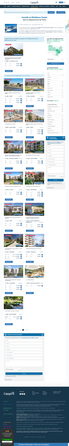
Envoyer (24, 373)
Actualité (5, 401)
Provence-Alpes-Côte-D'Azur (55, 132)
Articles (21, 401)
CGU (33, 391)
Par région (18, 408)
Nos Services (19, 429)
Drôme (55, 81)
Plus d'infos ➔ (8, 71)
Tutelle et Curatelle (20, 411)
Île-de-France (55, 121)
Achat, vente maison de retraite (45, 429)
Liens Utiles (6, 410)
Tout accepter (7, 439)
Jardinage (36, 419)
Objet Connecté (55, 429)
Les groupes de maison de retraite (39, 405)
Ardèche (49, 77)
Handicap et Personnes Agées (59, 401)
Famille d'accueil (50, 405)
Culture (32, 402)
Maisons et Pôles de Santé (42, 432)
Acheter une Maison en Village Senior (47, 408)
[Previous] (21, 330)
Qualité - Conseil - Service (33, 428)
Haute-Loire (50, 88)
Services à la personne (44, 6)
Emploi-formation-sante (21, 432)
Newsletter (18, 2)
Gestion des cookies (41, 436)
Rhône (55, 92)
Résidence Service (25, 6)
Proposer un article (57, 391)
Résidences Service (7, 408)
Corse (49, 113)
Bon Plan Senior (19, 402)
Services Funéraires (40, 420)
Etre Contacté (61, 12)
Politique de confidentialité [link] (7, 443)
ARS (17, 410)
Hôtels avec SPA (19, 424)
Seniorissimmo (19, 431)
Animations (56, 405)
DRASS (58, 410)
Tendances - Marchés (26, 429)
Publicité (44, 394)
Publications (28, 402)
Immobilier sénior (33, 422)
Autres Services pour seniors (29, 420)
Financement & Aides (20, 406)
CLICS (29, 411)
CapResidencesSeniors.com (35, 431)
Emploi (63, 6)
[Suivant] (27, 330)
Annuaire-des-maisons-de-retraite (56, 431)
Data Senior (37, 402)
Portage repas (53, 414)
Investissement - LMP (48, 428)
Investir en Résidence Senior (34, 408)
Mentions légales (35, 392)
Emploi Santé (19, 426)
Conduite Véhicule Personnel (41, 417)
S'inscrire (61, 2)
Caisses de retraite (45, 411)
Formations (24, 426)
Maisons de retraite (16, 6)
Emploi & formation (8, 426)
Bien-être (52, 6)
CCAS (23, 411)
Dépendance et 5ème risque (34, 401)
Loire (55, 85)
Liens (57, 6)
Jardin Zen (56, 424)
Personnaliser (7, 441)
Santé (24, 402)
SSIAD (36, 415)
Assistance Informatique (37, 416)
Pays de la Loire (55, 130)
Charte (33, 394)
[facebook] (4, 2)
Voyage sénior (37, 424)
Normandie (55, 124)
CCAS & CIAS (30, 413)
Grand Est (55, 117)
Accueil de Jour (36, 404)
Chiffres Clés (32, 406)
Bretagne (55, 108)
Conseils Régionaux (37, 410)
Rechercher (51, 12)
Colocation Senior (41, 422)
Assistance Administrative (26, 416)
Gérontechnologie (34, 429)
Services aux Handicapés (29, 415)
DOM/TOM (55, 115)
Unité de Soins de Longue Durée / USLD (24, 405)
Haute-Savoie (55, 96)
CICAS (38, 413)
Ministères (21, 410)
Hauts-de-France (55, 119)
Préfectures (54, 410)
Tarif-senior (33, 432)
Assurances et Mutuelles (36, 411)
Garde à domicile (38, 414)
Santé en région (26, 410)
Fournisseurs (19, 428)
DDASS (62, 410)
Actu (5, 6)
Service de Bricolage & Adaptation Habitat (47, 419)
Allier (55, 75)
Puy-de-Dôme (55, 90)
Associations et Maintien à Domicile (49, 416)
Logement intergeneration (50, 422)
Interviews (26, 401)
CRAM (17, 411)
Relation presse (56, 392)
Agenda (9, 6)
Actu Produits (50, 401)
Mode (30, 424)
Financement (41, 428)
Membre (57, 2)
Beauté (32, 424)
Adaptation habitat (60, 422)
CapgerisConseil (26, 431)
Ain (48, 72)
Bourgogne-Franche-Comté (55, 106)
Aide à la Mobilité (31, 417)
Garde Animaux (30, 419)
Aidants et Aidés (43, 401)
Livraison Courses (46, 414)
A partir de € (16, 254)
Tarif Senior (26, 424)
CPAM (21, 411)
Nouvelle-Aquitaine (55, 126)
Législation (27, 406)
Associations (51, 411)
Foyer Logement (43, 404)
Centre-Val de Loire (55, 110)
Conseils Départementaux (47, 410)
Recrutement (24, 428)
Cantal (49, 79)
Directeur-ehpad (44, 431)
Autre (49, 406)
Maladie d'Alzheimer (29, 404)
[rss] (8, 2)
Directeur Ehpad (44, 406)
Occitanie (55, 128)
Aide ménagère (31, 414)
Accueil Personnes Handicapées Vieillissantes (56, 404)
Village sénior (27, 422)
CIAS (26, 411)
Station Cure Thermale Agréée (47, 424)
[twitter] (6, 2)
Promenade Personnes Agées (53, 417)
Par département (24, 408)
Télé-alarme (59, 419)
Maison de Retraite (20, 404)
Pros (60, 6)
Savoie (55, 94)
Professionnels (7, 428)
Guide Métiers (30, 426)
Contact (12, 2)
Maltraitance (57, 411)
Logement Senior (34, 6)
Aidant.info (29, 432)
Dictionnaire (38, 406)
